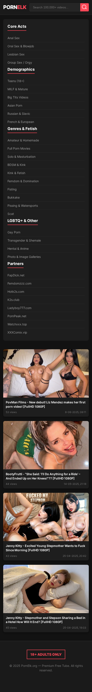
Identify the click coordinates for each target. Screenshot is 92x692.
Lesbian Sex (16, 54)
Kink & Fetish (16, 173)
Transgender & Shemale (24, 240)
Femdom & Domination (23, 181)
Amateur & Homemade (23, 140)
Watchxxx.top (17, 324)
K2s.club (13, 300)
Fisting (12, 189)
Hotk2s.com (15, 291)
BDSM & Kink (16, 165)
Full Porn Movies (18, 148)
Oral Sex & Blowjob (20, 46)
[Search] (84, 7)
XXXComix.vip (17, 332)
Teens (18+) (15, 81)
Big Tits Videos (17, 97)
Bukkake (13, 197)
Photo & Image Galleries (24, 257)
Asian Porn (14, 105)
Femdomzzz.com (19, 283)
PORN (14, 7)
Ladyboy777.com (19, 308)
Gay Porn (13, 232)
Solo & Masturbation (21, 156)
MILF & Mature (17, 89)
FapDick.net (15, 275)
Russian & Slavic (18, 113)
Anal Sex (13, 38)
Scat (10, 214)
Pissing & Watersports (22, 205)
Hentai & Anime (18, 248)
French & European (20, 122)
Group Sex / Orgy (19, 62)
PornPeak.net (16, 316)
